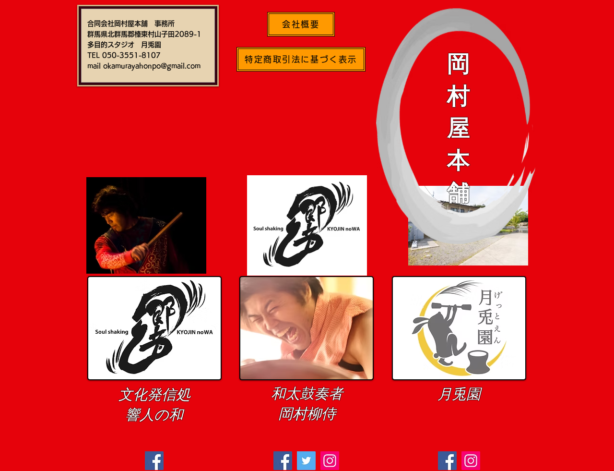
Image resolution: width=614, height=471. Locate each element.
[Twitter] (306, 460)
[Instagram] (470, 460)
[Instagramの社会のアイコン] (329, 460)
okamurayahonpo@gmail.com (152, 65)
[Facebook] (154, 460)
